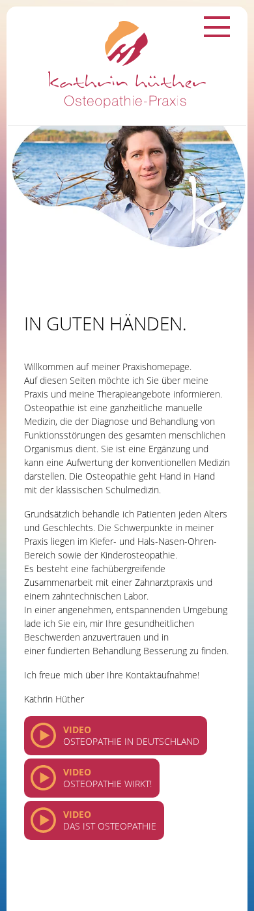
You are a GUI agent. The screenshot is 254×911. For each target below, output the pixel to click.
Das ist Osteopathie (109, 820)
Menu (217, 26)
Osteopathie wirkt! (107, 778)
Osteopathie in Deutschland (131, 735)
